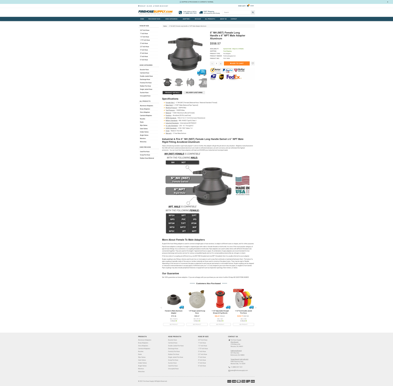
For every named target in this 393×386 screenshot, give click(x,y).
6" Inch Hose (144, 60)
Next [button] (205, 82)
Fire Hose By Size (154, 19)
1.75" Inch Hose (145, 40)
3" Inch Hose (144, 50)
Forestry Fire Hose (146, 83)
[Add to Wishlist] (253, 63)
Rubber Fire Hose (145, 86)
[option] (167, 82)
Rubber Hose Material (147, 158)
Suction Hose (144, 92)
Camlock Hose (144, 73)
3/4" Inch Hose (144, 30)
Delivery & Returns (194, 92)
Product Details (172, 92)
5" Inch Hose (144, 56)
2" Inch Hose (144, 43)
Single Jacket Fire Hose (175, 357)
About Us (223, 19)
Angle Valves (144, 135)
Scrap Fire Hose (145, 155)
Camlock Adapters (146, 115)
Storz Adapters (145, 112)
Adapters (186, 19)
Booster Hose (144, 69)
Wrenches (143, 142)
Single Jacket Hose (146, 89)
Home (142, 19)
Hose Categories (171, 19)
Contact (234, 19)
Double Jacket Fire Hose (176, 346)
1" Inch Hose (144, 33)
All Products (210, 19)
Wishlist (142, 6)
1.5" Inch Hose (144, 37)
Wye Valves (143, 125)
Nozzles (198, 19)
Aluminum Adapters (146, 105)
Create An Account (161, 6)
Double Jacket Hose (146, 76)
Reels (142, 122)
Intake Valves (144, 132)
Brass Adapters (145, 109)
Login (150, 6)
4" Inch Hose (144, 53)
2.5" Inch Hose (144, 46)
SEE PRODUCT (174, 324)
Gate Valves (144, 128)
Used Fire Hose (145, 151)
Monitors (143, 138)
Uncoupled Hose (145, 96)
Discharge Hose (145, 79)
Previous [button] (162, 82)
